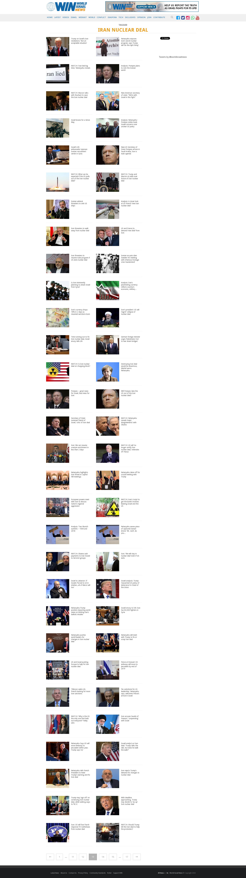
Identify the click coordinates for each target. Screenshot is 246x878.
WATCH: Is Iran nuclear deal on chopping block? (80, 365)
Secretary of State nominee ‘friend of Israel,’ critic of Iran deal (80, 420)
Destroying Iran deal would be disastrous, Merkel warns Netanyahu (129, 367)
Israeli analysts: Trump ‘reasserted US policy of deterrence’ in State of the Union (130, 584)
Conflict (101, 17)
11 (73, 857)
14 (103, 857)
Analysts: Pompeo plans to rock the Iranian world (130, 68)
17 (127, 857)
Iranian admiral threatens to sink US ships (79, 203)
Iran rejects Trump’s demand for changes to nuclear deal (130, 772)
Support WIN (117, 873)
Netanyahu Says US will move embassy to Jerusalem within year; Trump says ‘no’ (80, 746)
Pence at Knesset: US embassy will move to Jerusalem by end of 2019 (129, 665)
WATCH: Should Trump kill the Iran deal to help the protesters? (130, 827)
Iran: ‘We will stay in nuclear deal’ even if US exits (130, 556)
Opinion (141, 17)
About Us (64, 873)
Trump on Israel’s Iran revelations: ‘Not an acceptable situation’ (79, 41)
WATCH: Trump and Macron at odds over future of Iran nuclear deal (129, 177)
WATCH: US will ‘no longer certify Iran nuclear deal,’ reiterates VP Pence (130, 448)
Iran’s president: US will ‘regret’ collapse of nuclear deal (130, 312)
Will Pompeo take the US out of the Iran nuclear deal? (129, 393)
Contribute (159, 17)
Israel (74, 17)
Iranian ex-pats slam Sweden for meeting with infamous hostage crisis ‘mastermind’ (130, 258)
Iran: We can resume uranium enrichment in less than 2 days (80, 447)
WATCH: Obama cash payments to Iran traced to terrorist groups (80, 556)
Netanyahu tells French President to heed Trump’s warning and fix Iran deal (80, 773)
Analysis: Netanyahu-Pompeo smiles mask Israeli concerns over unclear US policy (129, 123)
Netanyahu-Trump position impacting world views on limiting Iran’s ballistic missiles (80, 611)
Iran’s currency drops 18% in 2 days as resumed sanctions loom (80, 312)
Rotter (109, 873)
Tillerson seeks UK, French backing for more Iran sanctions (80, 691)
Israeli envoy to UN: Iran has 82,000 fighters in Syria (130, 610)
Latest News (55, 873)
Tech (121, 17)
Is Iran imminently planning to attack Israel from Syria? (80, 285)
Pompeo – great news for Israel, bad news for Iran (80, 393)
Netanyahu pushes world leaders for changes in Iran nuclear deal (80, 638)
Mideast (83, 17)
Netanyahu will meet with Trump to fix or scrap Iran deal (129, 637)
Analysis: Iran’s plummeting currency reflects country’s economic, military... (129, 286)
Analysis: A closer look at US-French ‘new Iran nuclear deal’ (130, 203)
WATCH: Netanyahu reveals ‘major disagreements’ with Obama (129, 421)
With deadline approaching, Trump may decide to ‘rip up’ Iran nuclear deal (129, 801)
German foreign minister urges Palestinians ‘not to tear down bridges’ (130, 339)
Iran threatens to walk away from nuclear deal (80, 229)
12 (83, 857)
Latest (57, 17)
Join (149, 17)
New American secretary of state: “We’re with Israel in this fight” (130, 95)
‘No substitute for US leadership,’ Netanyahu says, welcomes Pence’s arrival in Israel (130, 692)
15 (113, 857)
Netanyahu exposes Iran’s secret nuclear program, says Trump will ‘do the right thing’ (130, 42)
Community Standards (98, 873)
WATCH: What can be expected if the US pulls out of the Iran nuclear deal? (80, 177)
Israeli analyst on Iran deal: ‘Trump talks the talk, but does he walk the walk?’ (129, 746)
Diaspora (112, 17)
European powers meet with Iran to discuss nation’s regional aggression (80, 502)
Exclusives (130, 17)
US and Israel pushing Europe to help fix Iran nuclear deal (80, 664)
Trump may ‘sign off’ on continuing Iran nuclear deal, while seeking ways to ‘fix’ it (80, 801)
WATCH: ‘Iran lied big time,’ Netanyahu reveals (80, 67)
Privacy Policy (83, 873)
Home (50, 17)
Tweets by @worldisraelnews (173, 57)
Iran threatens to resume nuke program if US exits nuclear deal (80, 257)
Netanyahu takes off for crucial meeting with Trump (130, 474)
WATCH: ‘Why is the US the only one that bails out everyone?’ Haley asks (80, 719)
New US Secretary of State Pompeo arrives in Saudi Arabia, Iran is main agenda (130, 150)
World (92, 17)
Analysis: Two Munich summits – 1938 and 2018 (79, 529)
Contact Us (72, 873)
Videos (66, 17)
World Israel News (176, 873)
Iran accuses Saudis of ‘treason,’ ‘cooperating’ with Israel (130, 718)
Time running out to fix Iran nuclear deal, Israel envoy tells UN (80, 339)
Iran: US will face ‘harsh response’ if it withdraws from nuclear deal (80, 827)
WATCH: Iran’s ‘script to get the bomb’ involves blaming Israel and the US (130, 502)
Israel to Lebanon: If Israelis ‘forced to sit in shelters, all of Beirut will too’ (80, 584)
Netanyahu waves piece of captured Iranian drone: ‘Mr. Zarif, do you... (130, 530)
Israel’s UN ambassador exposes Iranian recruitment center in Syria (79, 150)
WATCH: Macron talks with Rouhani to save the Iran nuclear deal (79, 95)
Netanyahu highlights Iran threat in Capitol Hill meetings (79, 474)
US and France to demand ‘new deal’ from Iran (130, 230)
